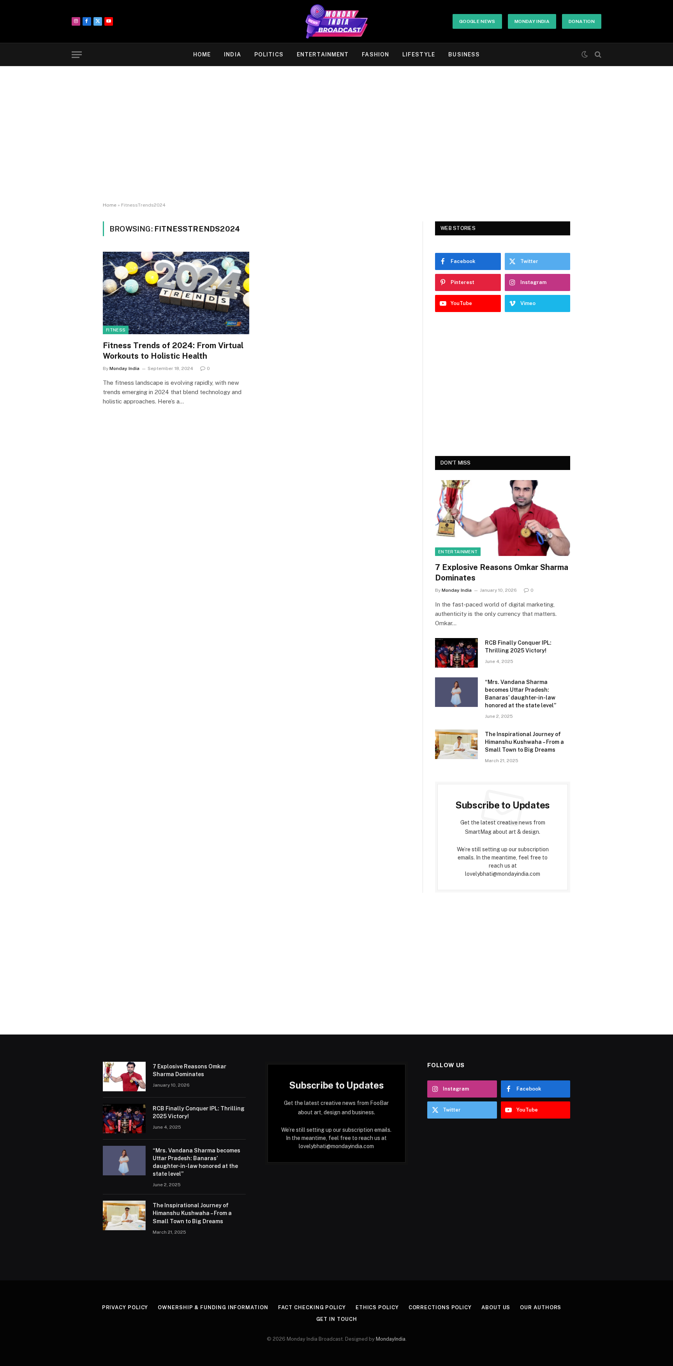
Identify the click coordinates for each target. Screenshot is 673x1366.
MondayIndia (390, 1339)
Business (464, 54)
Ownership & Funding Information (213, 1307)
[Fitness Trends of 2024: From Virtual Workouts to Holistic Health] (176, 293)
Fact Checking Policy (312, 1307)
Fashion (375, 54)
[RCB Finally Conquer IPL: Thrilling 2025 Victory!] (456, 653)
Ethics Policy (377, 1307)
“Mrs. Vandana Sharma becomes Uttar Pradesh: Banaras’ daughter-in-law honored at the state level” (520, 693)
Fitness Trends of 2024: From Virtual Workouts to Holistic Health (173, 351)
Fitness (115, 330)
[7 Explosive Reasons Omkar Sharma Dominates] (502, 518)
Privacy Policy (125, 1307)
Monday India (532, 21)
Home (202, 54)
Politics (269, 54)
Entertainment (323, 54)
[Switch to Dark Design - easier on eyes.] (585, 54)
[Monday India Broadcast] (337, 21)
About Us (495, 1307)
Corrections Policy (440, 1307)
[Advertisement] (336, 134)
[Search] (597, 54)
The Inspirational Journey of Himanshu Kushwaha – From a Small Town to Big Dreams (524, 742)
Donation (582, 21)
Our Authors (540, 1307)
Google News (477, 21)
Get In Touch (336, 1319)
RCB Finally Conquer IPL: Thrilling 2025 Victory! (518, 647)
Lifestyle (418, 54)
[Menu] (77, 54)
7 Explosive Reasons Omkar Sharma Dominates (501, 572)
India (232, 54)
